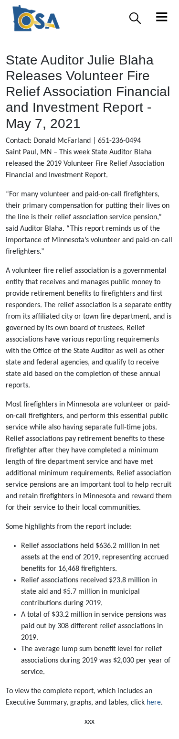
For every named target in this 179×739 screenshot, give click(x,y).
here (154, 703)
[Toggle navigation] (162, 18)
